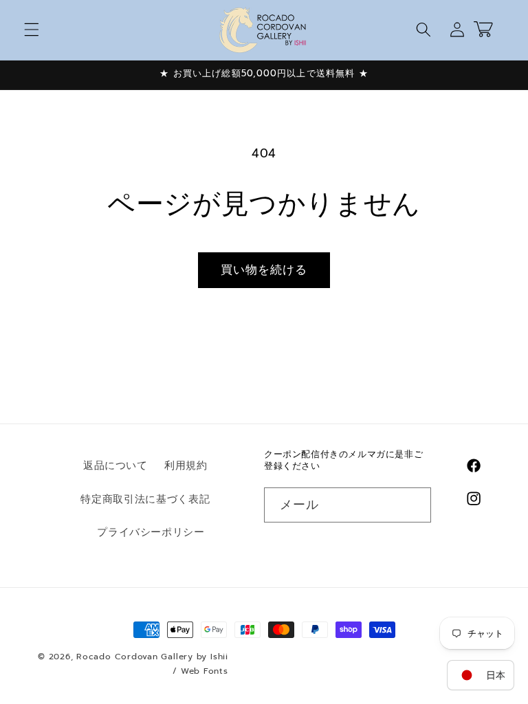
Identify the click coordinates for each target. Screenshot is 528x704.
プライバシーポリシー (151, 532)
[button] (31, 29)
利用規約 (186, 465)
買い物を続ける (264, 269)
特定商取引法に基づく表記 (145, 499)
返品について (115, 465)
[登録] (413, 505)
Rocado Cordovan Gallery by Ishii (152, 656)
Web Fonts (204, 671)
